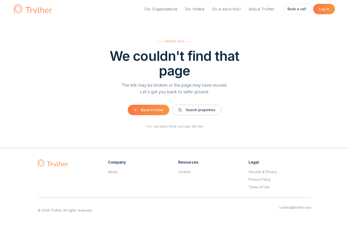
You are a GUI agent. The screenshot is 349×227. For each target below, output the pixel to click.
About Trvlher (262, 9)
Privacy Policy (260, 179)
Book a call (297, 9)
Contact (184, 172)
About (112, 172)
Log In (324, 9)
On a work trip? (226, 9)
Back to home (152, 110)
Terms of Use (259, 187)
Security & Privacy (263, 172)
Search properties (200, 110)
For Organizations (161, 9)
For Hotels (194, 9)
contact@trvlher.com (295, 207)
